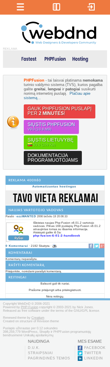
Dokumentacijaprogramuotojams (53, 158)
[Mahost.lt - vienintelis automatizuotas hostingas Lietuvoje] (55, 58)
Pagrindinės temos (49, 358)
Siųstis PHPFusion (51, 126)
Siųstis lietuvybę (51, 142)
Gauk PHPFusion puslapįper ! (60, 111)
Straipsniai (40, 353)
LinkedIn (93, 358)
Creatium (37, 317)
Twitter (92, 353)
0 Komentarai (17, 245)
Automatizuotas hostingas (54, 186)
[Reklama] (55, 204)
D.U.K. (34, 348)
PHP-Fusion (29, 307)
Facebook (95, 348)
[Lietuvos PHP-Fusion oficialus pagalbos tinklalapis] (58, 43)
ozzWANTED (26, 216)
